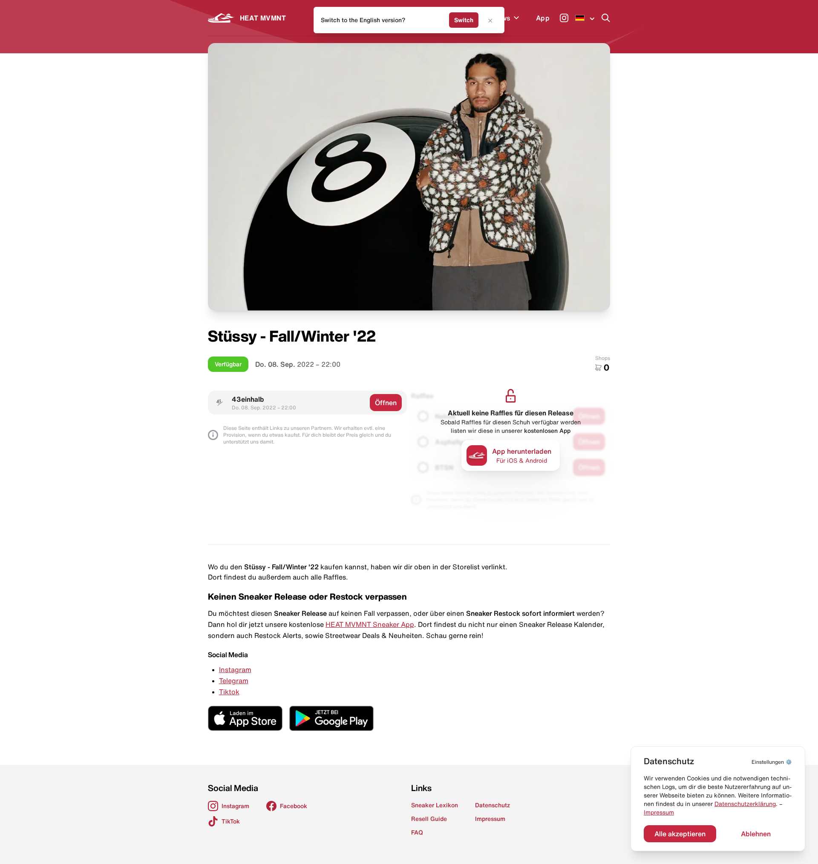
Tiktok (229, 691)
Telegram (233, 680)
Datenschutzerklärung (745, 804)
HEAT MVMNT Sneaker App (369, 624)
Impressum (659, 812)
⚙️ (772, 762)
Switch (463, 20)
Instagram (235, 669)
